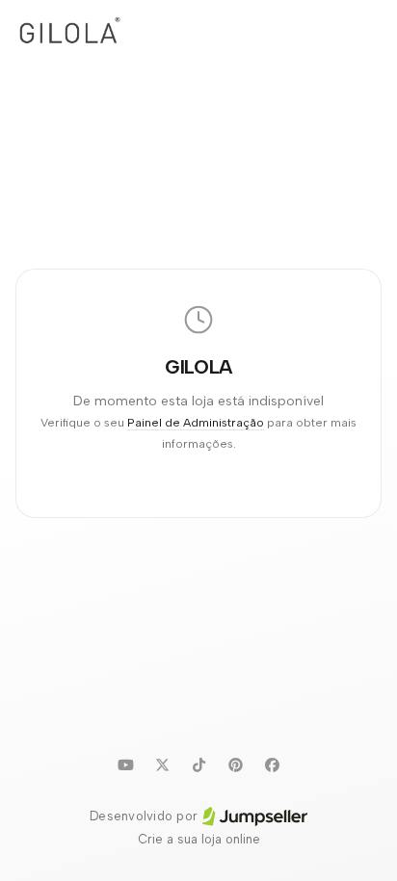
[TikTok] (198, 764)
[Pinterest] (235, 764)
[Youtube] (125, 764)
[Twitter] (162, 764)
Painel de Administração (195, 422)
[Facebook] (271, 764)
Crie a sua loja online (199, 839)
